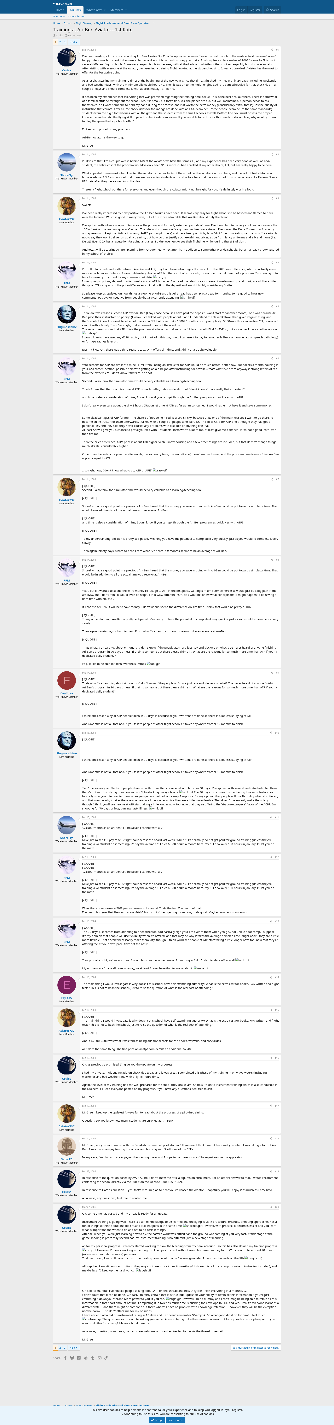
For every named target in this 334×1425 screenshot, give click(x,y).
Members (116, 10)
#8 (277, 559)
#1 (277, 49)
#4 (277, 262)
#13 (277, 921)
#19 (277, 1171)
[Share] (272, 50)
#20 (277, 1207)
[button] (104, 10)
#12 (277, 857)
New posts (59, 16)
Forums (75, 10)
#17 (277, 1105)
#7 (277, 479)
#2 (277, 154)
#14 (277, 977)
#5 (277, 306)
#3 (277, 198)
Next (72, 42)
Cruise (59, 35)
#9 (277, 672)
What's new (94, 10)
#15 (277, 1010)
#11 (277, 817)
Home (60, 10)
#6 (277, 358)
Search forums (76, 16)
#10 (277, 732)
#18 (277, 1138)
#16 (277, 1058)
